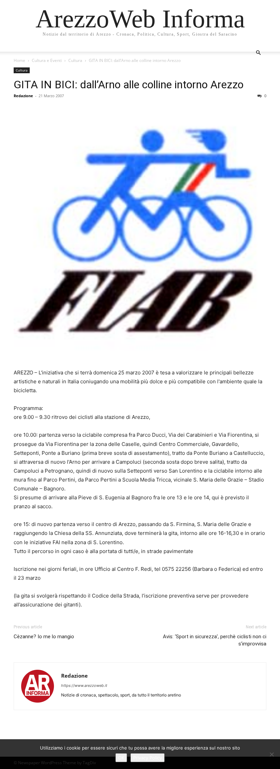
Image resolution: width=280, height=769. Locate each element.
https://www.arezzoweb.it (84, 685)
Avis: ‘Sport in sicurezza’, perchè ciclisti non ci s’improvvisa (214, 640)
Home (19, 60)
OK (121, 757)
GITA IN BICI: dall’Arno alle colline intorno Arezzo (128, 84)
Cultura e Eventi (47, 60)
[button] (258, 53)
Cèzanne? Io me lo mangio (44, 636)
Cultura (75, 60)
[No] (271, 754)
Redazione (23, 95)
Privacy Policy (147, 757)
